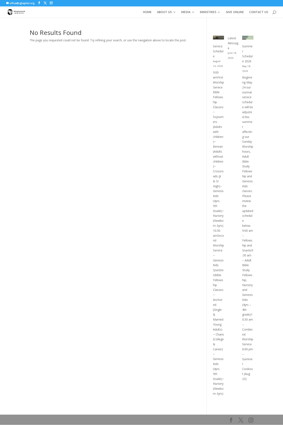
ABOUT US (164, 12)
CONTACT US (258, 12)
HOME (147, 12)
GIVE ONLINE (235, 12)
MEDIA (185, 12)
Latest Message (233, 43)
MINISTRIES (208, 12)
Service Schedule (218, 51)
